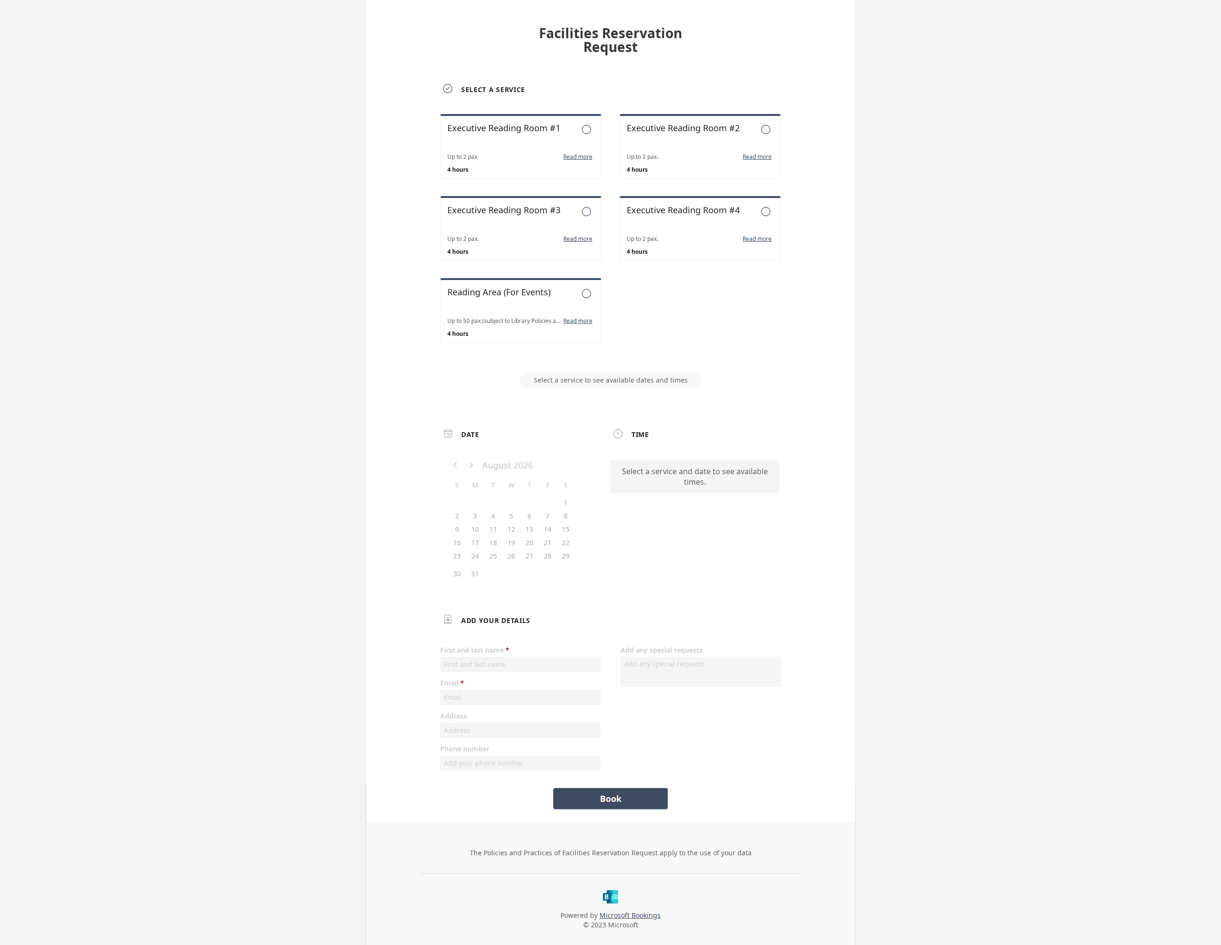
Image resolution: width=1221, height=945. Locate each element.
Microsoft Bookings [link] (630, 915)
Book (610, 798)
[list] (610, 237)
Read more (577, 157)
